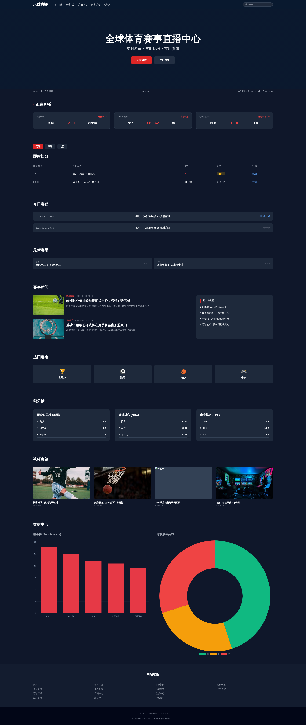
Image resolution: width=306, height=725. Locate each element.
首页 (35, 684)
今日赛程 (164, 60)
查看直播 (141, 60)
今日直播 (57, 4)
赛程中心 (82, 4)
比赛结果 (98, 689)
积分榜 (97, 698)
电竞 (62, 146)
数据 (254, 173)
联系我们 (160, 698)
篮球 (50, 146)
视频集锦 (108, 4)
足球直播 (37, 693)
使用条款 (221, 689)
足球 (38, 146)
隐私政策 (221, 684)
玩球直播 (40, 4)
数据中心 (160, 693)
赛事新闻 (95, 4)
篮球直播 (37, 698)
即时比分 (70, 4)
